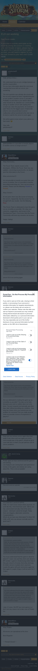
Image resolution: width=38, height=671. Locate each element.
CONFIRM (11, 369)
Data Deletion (7, 376)
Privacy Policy (30, 376)
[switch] (30, 335)
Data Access (19, 376)
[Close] (34, 295)
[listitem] (19, 330)
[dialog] (19, 335)
